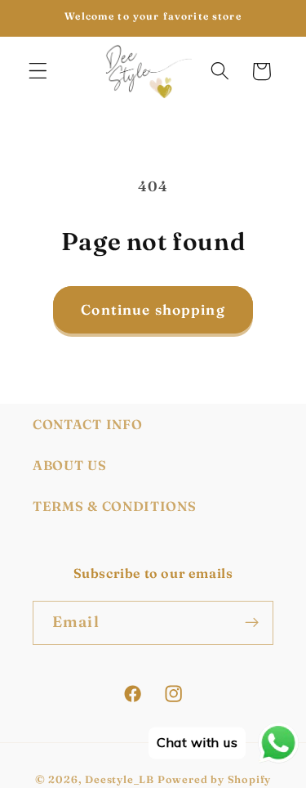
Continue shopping (153, 309)
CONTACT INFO (87, 424)
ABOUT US (70, 465)
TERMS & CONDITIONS (114, 506)
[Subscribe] (252, 623)
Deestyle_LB (119, 779)
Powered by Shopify (214, 779)
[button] (38, 71)
